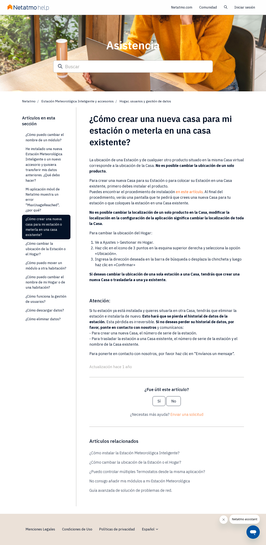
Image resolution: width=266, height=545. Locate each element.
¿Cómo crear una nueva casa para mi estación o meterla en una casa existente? (44, 227)
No (173, 401)
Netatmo (29, 101)
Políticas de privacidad (117, 529)
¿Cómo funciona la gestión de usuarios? (46, 299)
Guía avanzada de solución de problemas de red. (130, 490)
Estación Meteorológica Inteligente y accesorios (77, 101)
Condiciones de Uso (77, 529)
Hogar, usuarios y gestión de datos (145, 101)
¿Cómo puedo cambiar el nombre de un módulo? (45, 137)
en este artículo (189, 191)
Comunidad (208, 7)
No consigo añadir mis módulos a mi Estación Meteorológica (139, 481)
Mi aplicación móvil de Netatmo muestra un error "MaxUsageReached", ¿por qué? (43, 199)
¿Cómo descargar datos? (45, 310)
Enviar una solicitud (186, 414)
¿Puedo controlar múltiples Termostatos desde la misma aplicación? (147, 471)
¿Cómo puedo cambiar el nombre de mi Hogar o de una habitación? (45, 282)
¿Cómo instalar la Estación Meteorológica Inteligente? (134, 453)
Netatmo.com (181, 7)
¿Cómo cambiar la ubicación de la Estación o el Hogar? (135, 462)
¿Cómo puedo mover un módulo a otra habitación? (46, 265)
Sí (159, 401)
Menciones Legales (40, 529)
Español (148, 529)
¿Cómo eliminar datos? (43, 319)
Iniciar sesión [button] (244, 7)
